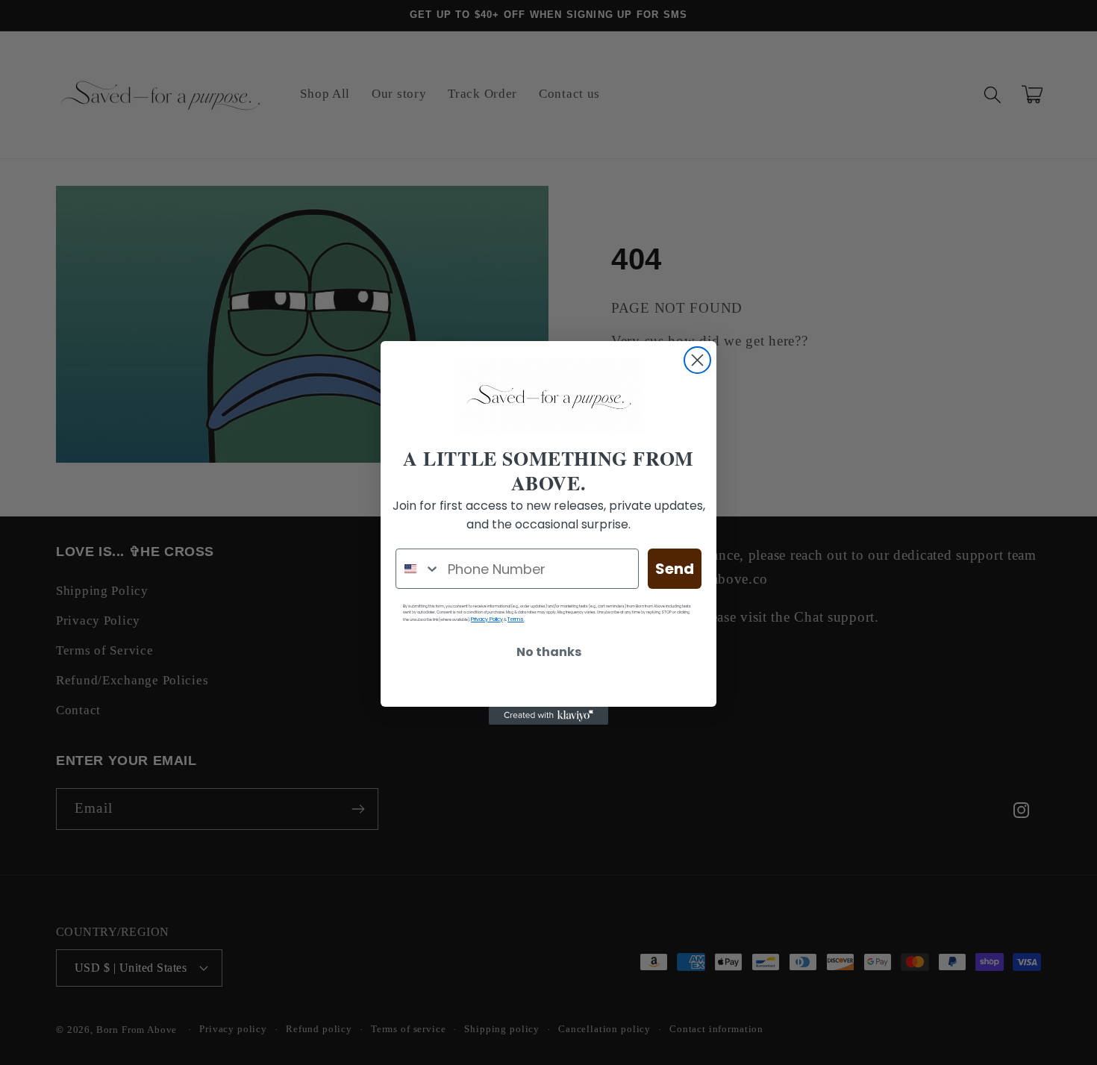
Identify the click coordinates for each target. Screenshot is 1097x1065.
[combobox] (418, 568)
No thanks (548, 651)
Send (674, 568)
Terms (515, 619)
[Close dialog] (697, 360)
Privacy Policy (487, 619)
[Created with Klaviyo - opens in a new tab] (548, 716)
